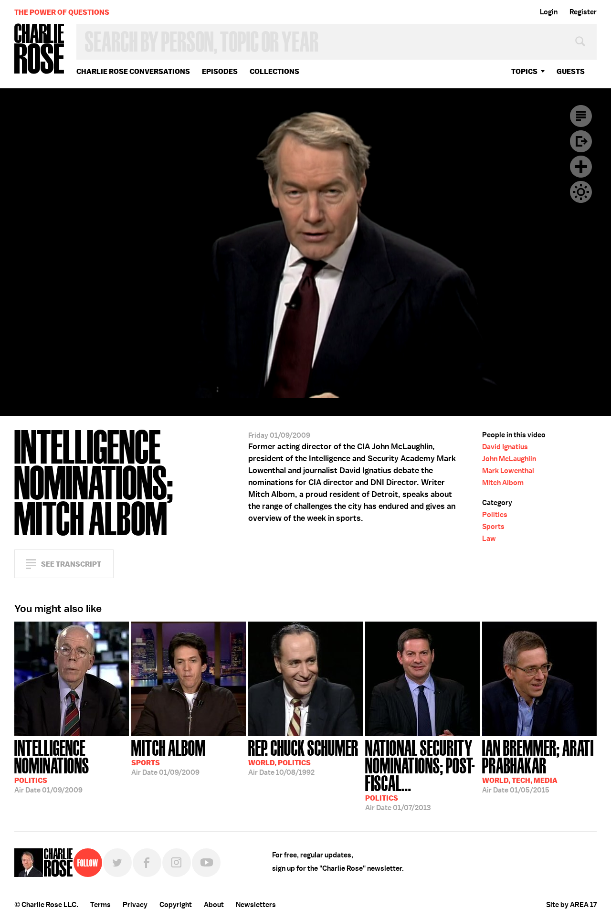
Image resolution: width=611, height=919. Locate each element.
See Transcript (71, 564)
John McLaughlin (509, 459)
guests (571, 71)
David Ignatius (505, 447)
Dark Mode (581, 192)
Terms (100, 904)
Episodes (220, 71)
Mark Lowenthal (508, 470)
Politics (494, 514)
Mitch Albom (503, 482)
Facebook (147, 862)
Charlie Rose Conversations (133, 71)
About (214, 904)
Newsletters (256, 904)
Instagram (176, 862)
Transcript (581, 116)
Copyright (175, 904)
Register (583, 12)
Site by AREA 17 (571, 904)
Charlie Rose (39, 49)
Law (489, 538)
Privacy (135, 904)
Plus (581, 167)
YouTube (206, 862)
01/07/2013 (420, 774)
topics (524, 71)
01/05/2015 (538, 765)
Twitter (117, 862)
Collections (274, 71)
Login (549, 12)
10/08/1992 (303, 756)
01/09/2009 (51, 765)
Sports (493, 526)
